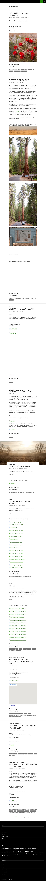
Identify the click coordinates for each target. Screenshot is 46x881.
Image (11, 17)
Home (3, 825)
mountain (4, 852)
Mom (3, 838)
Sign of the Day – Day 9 (21, 309)
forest (14, 298)
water (11, 716)
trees (32, 492)
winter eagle (12, 650)
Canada (25, 848)
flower (20, 69)
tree (35, 298)
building (17, 848)
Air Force (3, 848)
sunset (14, 854)
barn (12, 848)
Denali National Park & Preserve (30, 809)
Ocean (22, 852)
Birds (12, 586)
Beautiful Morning (19, 466)
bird (13, 848)
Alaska (16, 809)
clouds (20, 809)
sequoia (30, 298)
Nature (10, 11)
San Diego (37, 852)
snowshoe (20, 576)
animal (9, 848)
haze (19, 492)
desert (15, 69)
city (27, 848)
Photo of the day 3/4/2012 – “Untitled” (22, 727)
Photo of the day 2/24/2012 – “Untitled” (23, 765)
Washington (33, 715)
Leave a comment (25, 17)
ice (22, 849)
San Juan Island (20, 715)
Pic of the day (24, 11)
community (33, 848)
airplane (11, 809)
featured (11, 492)
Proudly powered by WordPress (7, 879)
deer (35, 848)
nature (26, 298)
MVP (2, 840)
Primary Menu (44, 1)
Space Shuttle (9, 854)
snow (15, 576)
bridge (15, 848)
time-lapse (16, 854)
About (3, 827)
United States (26, 715)
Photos (19, 11)
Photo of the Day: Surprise (18, 14)
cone (11, 298)
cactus (11, 69)
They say (17, 111)
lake (33, 849)
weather (33, 812)
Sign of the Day (12, 306)
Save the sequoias (19, 80)
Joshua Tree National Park (28, 69)
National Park (20, 298)
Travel (13, 78)
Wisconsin (29, 576)
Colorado (29, 848)
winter (42, 854)
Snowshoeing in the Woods (20, 502)
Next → (28, 817)
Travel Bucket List (5, 836)
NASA (7, 852)
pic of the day (12, 715)
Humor (3, 834)
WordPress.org (4, 874)
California (21, 848)
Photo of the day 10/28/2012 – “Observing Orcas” (21, 661)
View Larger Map (12, 705)
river (35, 852)
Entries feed (4, 869)
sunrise (27, 492)
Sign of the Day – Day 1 (21, 391)
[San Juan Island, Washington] (23, 681)
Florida (17, 849)
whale (15, 716)
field (16, 492)
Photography (15, 11)
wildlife (19, 716)
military (38, 849)
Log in (3, 867)
